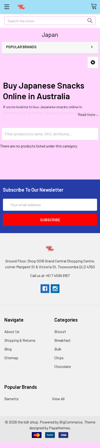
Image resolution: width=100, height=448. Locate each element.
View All (58, 398)
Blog (8, 349)
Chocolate (62, 366)
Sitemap (11, 357)
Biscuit (60, 331)
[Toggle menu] (6, 6)
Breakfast (62, 340)
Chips (59, 357)
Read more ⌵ (88, 114)
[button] (92, 62)
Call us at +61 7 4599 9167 (50, 275)
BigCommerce (71, 422)
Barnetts (11, 398)
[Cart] (95, 6)
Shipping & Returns (19, 340)
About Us (11, 331)
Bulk (57, 349)
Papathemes (59, 427)
